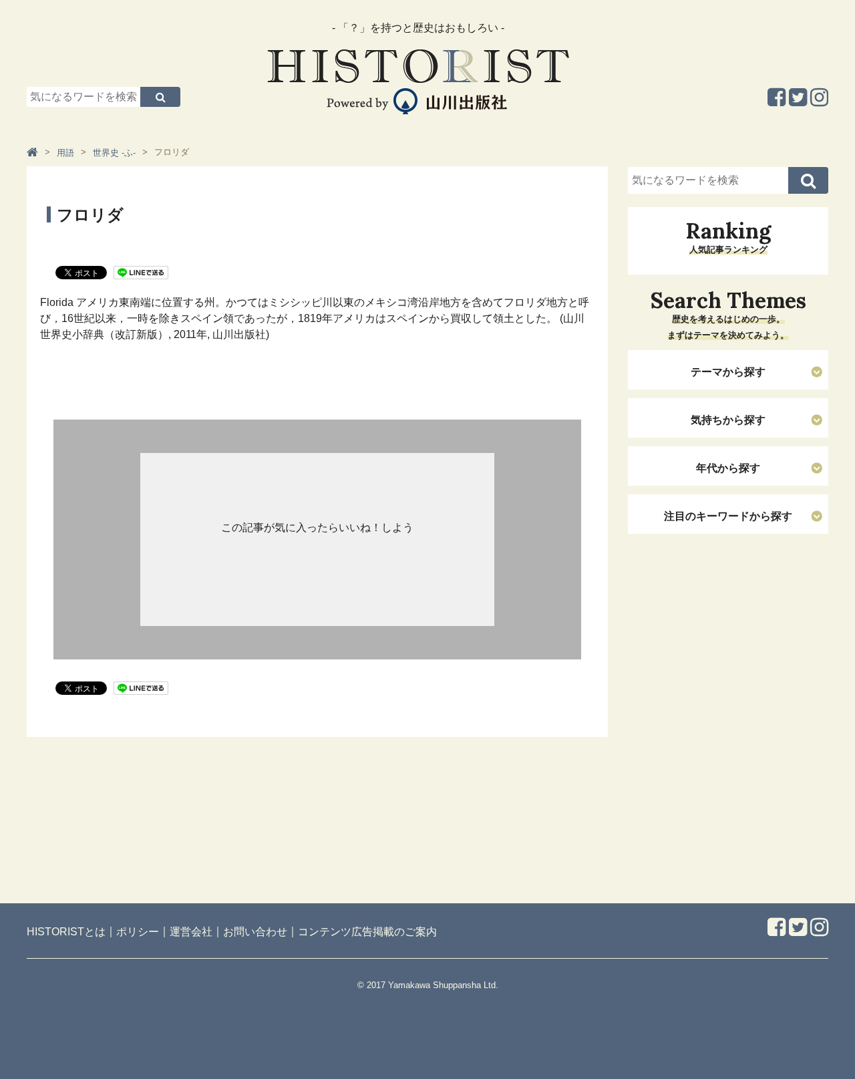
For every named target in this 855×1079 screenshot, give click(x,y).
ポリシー (137, 931)
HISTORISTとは (66, 931)
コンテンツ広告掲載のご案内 (367, 931)
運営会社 (191, 931)
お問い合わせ (255, 931)
